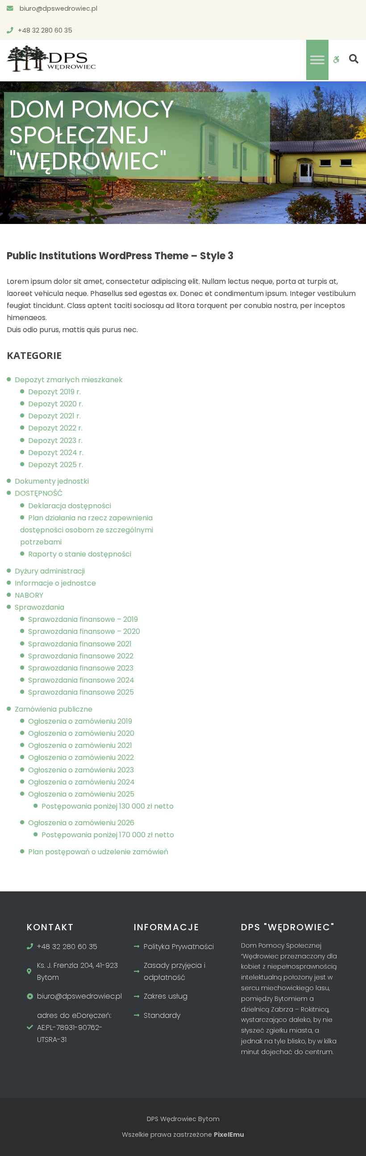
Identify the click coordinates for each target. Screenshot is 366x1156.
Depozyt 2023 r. (55, 440)
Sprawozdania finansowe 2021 (80, 644)
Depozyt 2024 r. (55, 452)
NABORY (29, 595)
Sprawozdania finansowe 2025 (81, 692)
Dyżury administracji (50, 571)
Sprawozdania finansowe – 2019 (83, 619)
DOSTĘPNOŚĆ (38, 493)
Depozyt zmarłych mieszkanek (69, 380)
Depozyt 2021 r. (54, 416)
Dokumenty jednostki (52, 481)
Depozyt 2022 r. (55, 428)
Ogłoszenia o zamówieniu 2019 (80, 721)
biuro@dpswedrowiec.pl (57, 8)
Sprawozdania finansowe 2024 (81, 680)
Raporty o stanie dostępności (79, 554)
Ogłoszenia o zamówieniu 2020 (81, 733)
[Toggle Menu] (317, 59)
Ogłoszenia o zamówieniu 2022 (81, 757)
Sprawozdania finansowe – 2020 (84, 631)
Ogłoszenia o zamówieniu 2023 (81, 770)
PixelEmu (229, 1134)
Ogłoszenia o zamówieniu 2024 (81, 782)
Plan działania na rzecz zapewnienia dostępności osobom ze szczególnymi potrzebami (86, 530)
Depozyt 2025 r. (55, 465)
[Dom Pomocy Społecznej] (51, 58)
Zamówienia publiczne (53, 709)
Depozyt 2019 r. (54, 392)
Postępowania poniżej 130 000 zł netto (108, 806)
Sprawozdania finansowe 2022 (80, 656)
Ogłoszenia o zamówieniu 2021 (80, 745)
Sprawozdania (39, 607)
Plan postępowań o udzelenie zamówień (98, 852)
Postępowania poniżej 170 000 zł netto (108, 835)
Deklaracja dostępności (69, 506)
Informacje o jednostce (55, 583)
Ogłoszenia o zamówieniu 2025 (81, 794)
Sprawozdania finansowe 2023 (80, 668)
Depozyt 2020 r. (55, 404)
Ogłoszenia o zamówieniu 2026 (81, 823)
